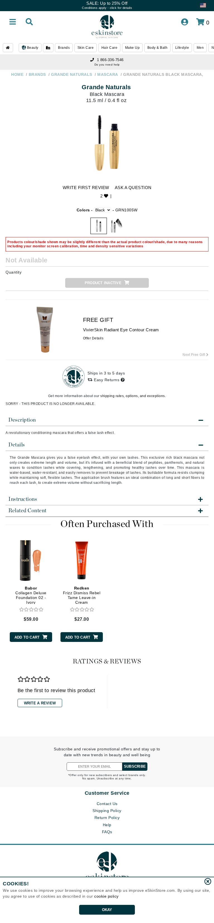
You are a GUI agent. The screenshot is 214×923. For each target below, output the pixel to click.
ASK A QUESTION (133, 187)
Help (107, 825)
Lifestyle (182, 48)
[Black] (98, 226)
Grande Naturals (106, 87)
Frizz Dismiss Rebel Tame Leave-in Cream (82, 595)
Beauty (32, 48)
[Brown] (115, 226)
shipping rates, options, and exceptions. (133, 396)
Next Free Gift (194, 355)
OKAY (107, 910)
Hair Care (109, 48)
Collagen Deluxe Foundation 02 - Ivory (31, 595)
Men (200, 48)
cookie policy (106, 896)
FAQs (107, 832)
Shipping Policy (107, 810)
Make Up (132, 48)
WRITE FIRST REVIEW (86, 187)
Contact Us (107, 803)
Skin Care (85, 48)
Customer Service (107, 793)
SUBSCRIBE (135, 766)
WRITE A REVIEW (40, 703)
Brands (64, 48)
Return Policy (107, 817)
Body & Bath (157, 48)
